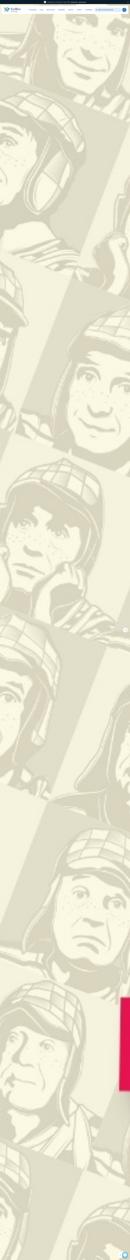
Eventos (71, 10)
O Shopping (32, 10)
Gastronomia (50, 10)
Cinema (79, 10)
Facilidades (88, 10)
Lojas (41, 10)
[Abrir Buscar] (124, 9)
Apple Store (82, 2)
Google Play (74, 2)
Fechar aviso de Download (128, 2)
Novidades (61, 10)
